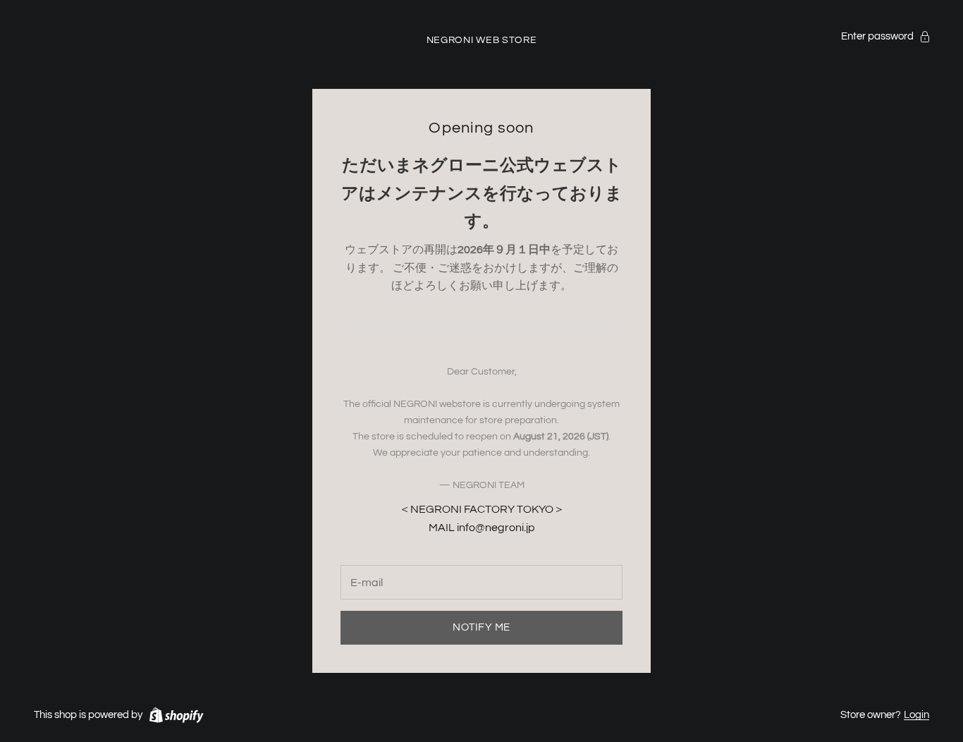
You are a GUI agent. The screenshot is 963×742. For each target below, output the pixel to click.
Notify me (481, 627)
